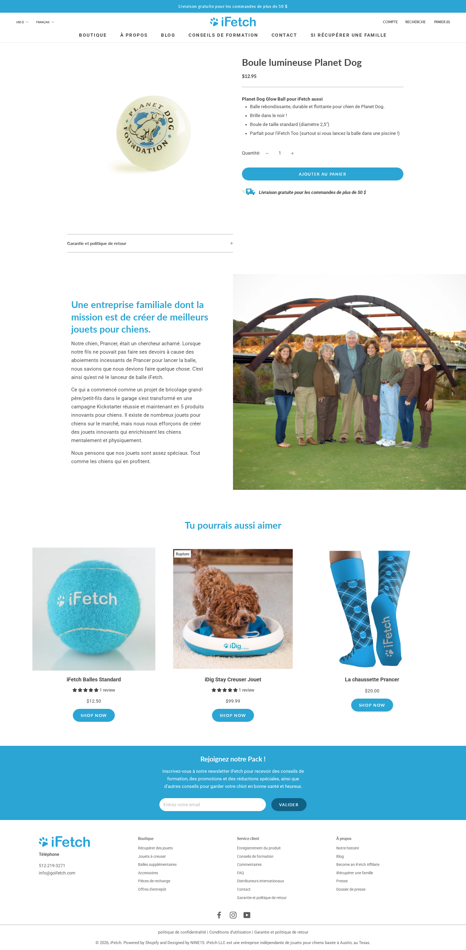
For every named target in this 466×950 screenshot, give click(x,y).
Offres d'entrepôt (152, 889)
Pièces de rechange (154, 881)
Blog (340, 856)
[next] (449, 630)
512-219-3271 (52, 865)
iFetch (115, 942)
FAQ (240, 873)
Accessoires (148, 873)
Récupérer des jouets (155, 848)
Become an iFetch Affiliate (357, 864)
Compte (390, 22)
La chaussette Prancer (372, 679)
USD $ (20, 22)
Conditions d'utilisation (230, 932)
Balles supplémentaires (157, 864)
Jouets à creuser (152, 856)
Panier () (442, 22)
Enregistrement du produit (259, 848)
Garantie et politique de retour (96, 243)
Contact (244, 889)
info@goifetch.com (57, 873)
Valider (289, 804)
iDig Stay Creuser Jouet (233, 679)
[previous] (17, 630)
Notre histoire (347, 848)
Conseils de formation (255, 856)
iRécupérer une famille (354, 873)
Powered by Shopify (141, 942)
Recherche (415, 22)
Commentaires (249, 864)
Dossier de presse (350, 889)
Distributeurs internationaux (260, 881)
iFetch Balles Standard (94, 679)
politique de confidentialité (182, 932)
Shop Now (94, 715)
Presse (342, 881)
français (42, 22)
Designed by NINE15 (185, 942)
